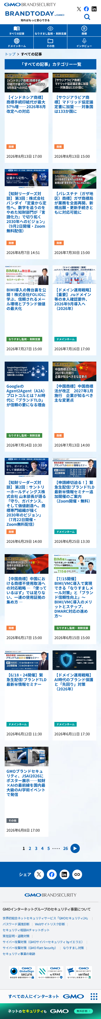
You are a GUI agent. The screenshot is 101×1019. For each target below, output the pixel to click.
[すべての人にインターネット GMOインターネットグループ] (43, 996)
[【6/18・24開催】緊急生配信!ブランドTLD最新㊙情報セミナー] (26, 660)
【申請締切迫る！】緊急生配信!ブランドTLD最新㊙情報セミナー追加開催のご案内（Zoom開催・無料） (74, 492)
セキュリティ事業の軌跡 (19, 954)
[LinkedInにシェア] (64, 874)
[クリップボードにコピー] (77, 874)
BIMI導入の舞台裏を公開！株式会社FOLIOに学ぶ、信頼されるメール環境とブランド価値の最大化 (26, 299)
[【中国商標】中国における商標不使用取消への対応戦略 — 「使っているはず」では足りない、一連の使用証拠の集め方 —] (26, 564)
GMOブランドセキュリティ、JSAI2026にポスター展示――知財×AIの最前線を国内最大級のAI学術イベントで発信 (25, 783)
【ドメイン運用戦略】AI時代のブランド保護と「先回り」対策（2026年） (73, 682)
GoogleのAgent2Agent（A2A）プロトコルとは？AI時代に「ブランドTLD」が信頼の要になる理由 (25, 395)
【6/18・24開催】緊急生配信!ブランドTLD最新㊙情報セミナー (26, 680)
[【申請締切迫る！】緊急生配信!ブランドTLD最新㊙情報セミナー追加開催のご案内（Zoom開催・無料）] (74, 467)
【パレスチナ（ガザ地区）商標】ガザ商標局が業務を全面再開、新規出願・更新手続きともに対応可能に (73, 203)
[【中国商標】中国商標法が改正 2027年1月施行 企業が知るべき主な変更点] (74, 371)
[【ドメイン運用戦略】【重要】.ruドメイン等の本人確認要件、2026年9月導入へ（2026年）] (74, 275)
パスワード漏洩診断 (16, 924)
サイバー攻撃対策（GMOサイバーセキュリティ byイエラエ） (43, 942)
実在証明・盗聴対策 (16, 936)
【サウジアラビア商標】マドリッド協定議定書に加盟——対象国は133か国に (73, 104)
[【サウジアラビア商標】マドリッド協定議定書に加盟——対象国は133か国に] (74, 82)
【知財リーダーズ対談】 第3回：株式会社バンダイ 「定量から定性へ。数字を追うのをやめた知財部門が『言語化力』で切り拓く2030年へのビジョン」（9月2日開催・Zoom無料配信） (26, 212)
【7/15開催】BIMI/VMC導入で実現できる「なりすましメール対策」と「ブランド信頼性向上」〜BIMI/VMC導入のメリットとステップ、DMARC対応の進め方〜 (73, 597)
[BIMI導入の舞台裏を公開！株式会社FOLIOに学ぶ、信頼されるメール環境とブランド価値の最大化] (26, 275)
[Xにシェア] (39, 874)
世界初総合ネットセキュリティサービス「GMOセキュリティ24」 (46, 918)
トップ (10, 54)
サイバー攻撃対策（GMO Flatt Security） (30, 948)
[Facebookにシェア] (52, 874)
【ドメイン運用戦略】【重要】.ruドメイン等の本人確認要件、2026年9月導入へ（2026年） (73, 299)
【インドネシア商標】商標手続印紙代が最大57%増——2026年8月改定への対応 (26, 104)
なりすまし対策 (73, 948)
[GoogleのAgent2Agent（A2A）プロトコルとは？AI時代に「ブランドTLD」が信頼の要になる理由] (26, 371)
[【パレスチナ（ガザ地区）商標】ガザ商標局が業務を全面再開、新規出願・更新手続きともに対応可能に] (74, 179)
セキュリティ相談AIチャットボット (26, 930)
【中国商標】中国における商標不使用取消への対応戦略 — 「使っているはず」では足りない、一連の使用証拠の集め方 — (26, 590)
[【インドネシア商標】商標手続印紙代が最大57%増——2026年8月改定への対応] (26, 82)
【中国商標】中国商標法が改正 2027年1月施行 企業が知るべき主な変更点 (73, 393)
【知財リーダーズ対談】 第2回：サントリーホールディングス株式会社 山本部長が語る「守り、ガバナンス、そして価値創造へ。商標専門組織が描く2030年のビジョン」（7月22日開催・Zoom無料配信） (26, 503)
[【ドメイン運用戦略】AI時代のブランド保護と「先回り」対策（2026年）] (74, 660)
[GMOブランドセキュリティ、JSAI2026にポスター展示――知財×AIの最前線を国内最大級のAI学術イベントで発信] (26, 756)
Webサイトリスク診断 (50, 924)
